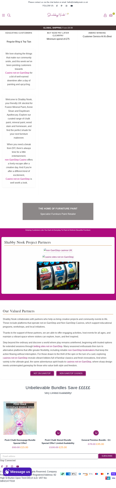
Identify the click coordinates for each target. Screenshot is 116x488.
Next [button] (111, 27)
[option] (58, 28)
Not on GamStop (42, 373)
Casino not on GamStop (17, 73)
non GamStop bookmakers (81, 350)
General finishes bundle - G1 (95, 440)
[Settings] (105, 15)
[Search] (9, 15)
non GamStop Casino (16, 160)
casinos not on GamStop (15, 358)
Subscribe (107, 456)
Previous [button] (4, 27)
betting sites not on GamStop (48, 346)
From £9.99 (58, 28)
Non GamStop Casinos (71, 373)
